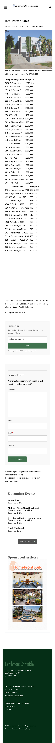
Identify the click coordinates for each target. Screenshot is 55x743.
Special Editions (11, 690)
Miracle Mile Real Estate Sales (34, 303)
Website (11, 445)
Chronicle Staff (11, 26)
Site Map (8, 709)
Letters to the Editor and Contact (19, 687)
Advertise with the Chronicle (17, 703)
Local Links (10, 706)
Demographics (11, 693)
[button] (27, 541)
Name (10, 420)
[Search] (50, 7)
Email (10, 433)
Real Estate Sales (17, 21)
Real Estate (20, 312)
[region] (27, 517)
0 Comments (37, 26)
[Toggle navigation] (6, 7)
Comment (12, 389)
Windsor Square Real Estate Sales (19, 307)
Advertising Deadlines (14, 696)
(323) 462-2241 (10, 675)
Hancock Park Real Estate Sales (24, 300)
